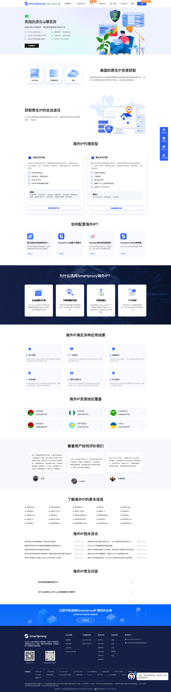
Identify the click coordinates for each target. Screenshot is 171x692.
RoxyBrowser (63, 672)
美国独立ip (54, 515)
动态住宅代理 (87, 640)
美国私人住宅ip (55, 511)
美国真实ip (30, 511)
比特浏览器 (50, 672)
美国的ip (101, 507)
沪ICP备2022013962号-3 (86, 689)
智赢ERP (38, 678)
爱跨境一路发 (132, 672)
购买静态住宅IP (116, 208)
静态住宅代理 (87, 644)
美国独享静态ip (103, 515)
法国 (112, 648)
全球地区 (68, 648)
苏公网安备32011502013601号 (106, 689)
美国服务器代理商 (80, 519)
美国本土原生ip (55, 519)
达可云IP (100, 675)
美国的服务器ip (55, 507)
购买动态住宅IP (54, 208)
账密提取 (68, 644)
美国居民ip (102, 519)
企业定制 (124, 3)
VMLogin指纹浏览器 (64, 675)
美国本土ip (30, 519)
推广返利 (113, 3)
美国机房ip (125, 515)
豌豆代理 (79, 675)
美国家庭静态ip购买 (81, 523)
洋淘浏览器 (49, 675)
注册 (141, 3)
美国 (112, 640)
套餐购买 (68, 4)
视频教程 (101, 648)
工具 (92, 4)
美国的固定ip (31, 507)
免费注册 (85, 620)
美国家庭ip (30, 523)
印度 (112, 656)
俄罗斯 (113, 652)
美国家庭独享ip (103, 523)
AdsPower (38, 672)
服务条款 (101, 660)
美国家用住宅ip (127, 519)
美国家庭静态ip (55, 523)
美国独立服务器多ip (81, 515)
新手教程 (101, 644)
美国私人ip (102, 511)
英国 (112, 644)
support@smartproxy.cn (134, 639)
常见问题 (101, 652)
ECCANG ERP (77, 672)
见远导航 (38, 675)
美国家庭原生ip (127, 523)
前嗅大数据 (105, 672)
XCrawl (89, 675)
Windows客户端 (71, 652)
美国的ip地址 (126, 507)
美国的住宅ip (31, 515)
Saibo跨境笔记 (92, 672)
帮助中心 (102, 3)
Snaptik (124, 675)
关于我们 (101, 656)
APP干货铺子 (118, 672)
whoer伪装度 (112, 675)
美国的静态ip (79, 507)
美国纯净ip (125, 511)
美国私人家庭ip (79, 511)
